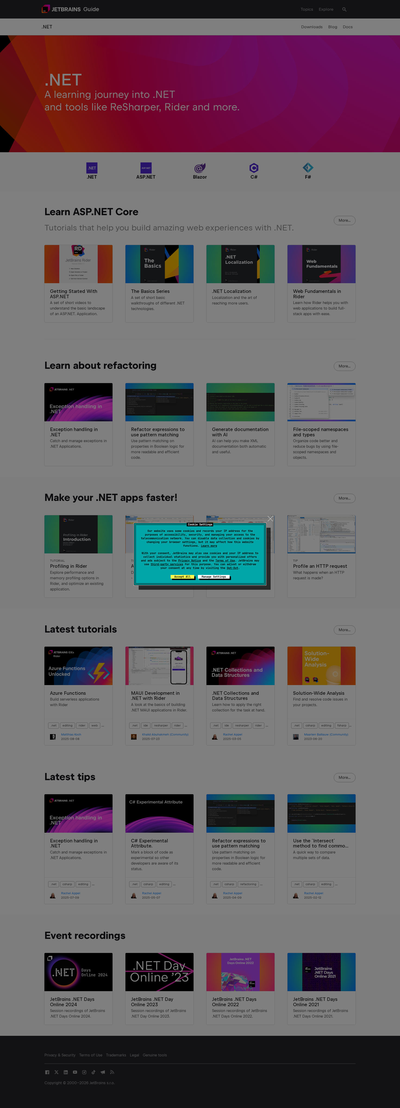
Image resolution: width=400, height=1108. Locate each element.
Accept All (182, 577)
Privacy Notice (189, 560)
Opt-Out (232, 568)
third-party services (167, 564)
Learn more (209, 546)
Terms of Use (225, 560)
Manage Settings (214, 577)
